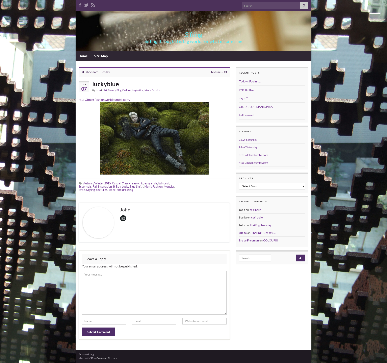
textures (101, 189)
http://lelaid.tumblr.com (253, 155)
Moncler (169, 186)
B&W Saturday (248, 139)
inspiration (105, 186)
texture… (217, 72)
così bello (255, 209)
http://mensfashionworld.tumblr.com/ (104, 99)
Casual (116, 183)
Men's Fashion (152, 90)
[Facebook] (80, 4)
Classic (126, 183)
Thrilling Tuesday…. (262, 225)
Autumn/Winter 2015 (97, 183)
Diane (243, 232)
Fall (95, 186)
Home (83, 56)
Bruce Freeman (249, 240)
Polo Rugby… (247, 90)
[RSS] (93, 4)
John (98, 90)
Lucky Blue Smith (132, 186)
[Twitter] (86, 4)
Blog (119, 90)
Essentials (85, 186)
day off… (244, 98)
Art (105, 90)
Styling (90, 189)
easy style (151, 183)
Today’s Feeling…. (250, 81)
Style (82, 189)
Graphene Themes (106, 358)
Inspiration (138, 90)
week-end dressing (121, 189)
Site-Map (101, 56)
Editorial (163, 183)
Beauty (111, 90)
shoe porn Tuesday (98, 72)
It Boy (117, 186)
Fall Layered (246, 115)
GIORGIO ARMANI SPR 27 (256, 106)
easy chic (137, 183)
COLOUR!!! (270, 240)
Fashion (126, 90)
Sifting (193, 34)
